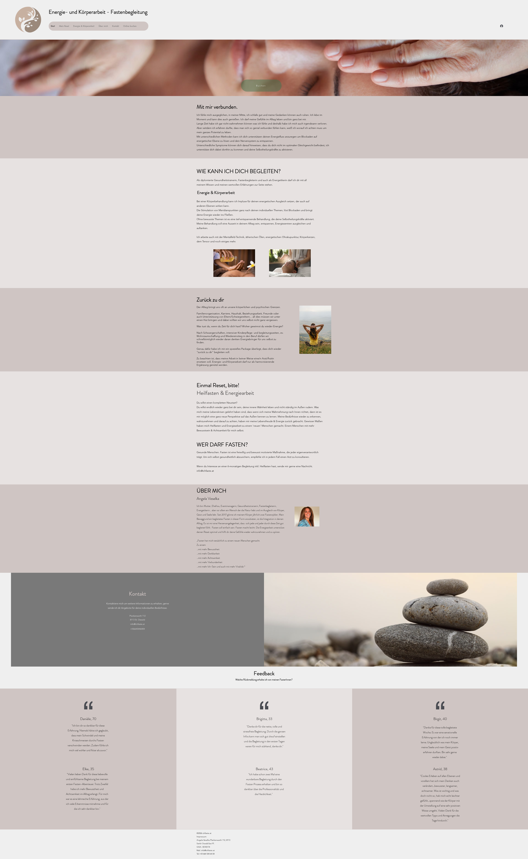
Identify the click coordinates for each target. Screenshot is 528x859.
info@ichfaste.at (205, 470)
